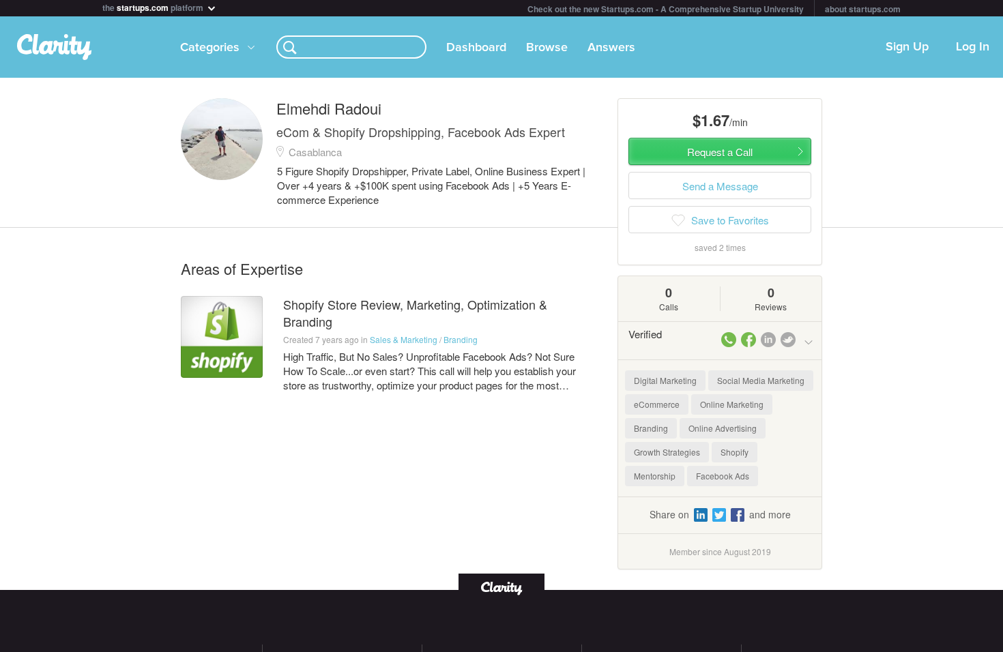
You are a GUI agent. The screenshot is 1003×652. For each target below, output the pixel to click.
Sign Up (907, 47)
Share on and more (720, 514)
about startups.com (863, 9)
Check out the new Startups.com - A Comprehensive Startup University (665, 9)
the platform (153, 6)
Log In (972, 47)
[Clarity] (501, 587)
